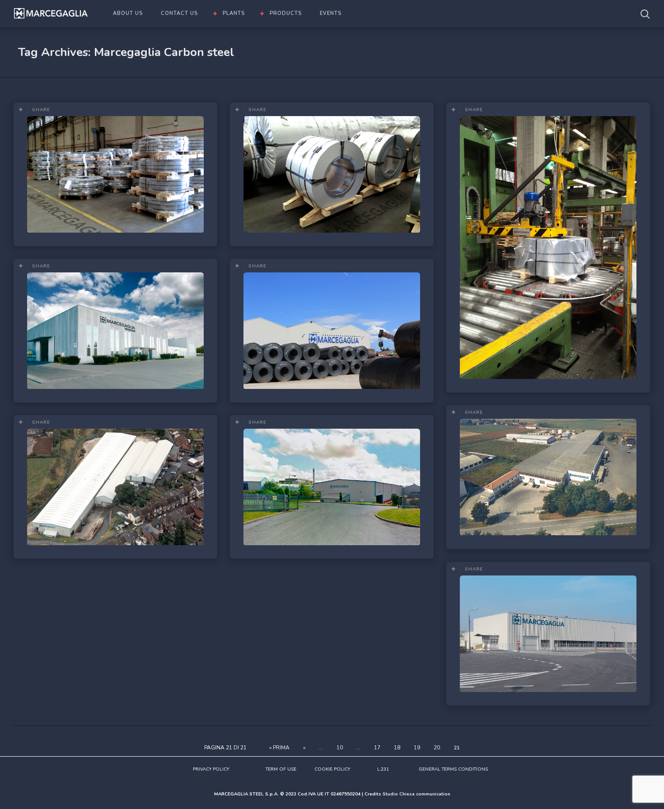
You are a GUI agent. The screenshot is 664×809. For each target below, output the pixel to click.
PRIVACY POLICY (211, 769)
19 (417, 747)
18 (397, 747)
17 (377, 747)
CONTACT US (179, 13)
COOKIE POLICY (332, 769)
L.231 (383, 769)
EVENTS (330, 13)
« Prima (279, 747)
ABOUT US (128, 13)
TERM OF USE (281, 769)
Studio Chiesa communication (416, 794)
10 (340, 747)
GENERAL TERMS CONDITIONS (453, 769)
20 (437, 747)
